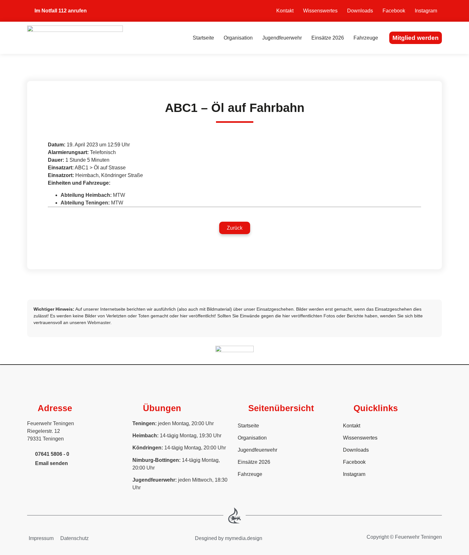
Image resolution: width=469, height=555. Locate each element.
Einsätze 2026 (327, 38)
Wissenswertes (320, 10)
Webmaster (98, 322)
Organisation (238, 38)
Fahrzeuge (366, 38)
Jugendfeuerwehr (282, 38)
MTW (119, 195)
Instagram (426, 10)
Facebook (394, 10)
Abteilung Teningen (84, 202)
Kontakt (285, 10)
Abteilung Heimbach (85, 195)
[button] (234, 228)
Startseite (203, 38)
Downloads (360, 10)
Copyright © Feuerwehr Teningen (404, 537)
